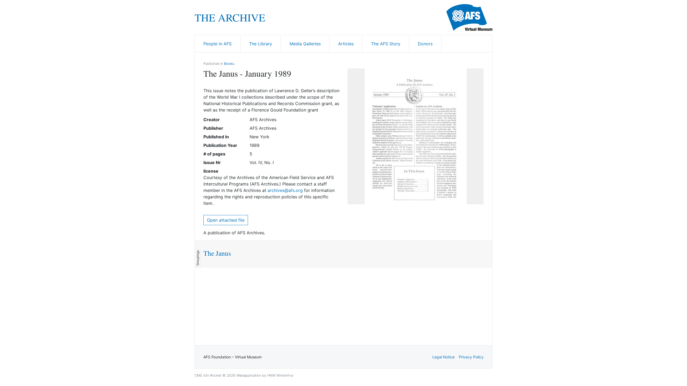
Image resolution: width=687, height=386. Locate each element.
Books (229, 64)
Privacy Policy (471, 357)
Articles (346, 43)
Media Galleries (305, 43)
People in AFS (217, 43)
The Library (260, 43)
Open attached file (225, 220)
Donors (425, 43)
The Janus (217, 253)
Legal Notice (443, 357)
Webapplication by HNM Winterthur (265, 375)
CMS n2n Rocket (208, 375)
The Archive (230, 17)
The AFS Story (385, 43)
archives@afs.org (285, 190)
